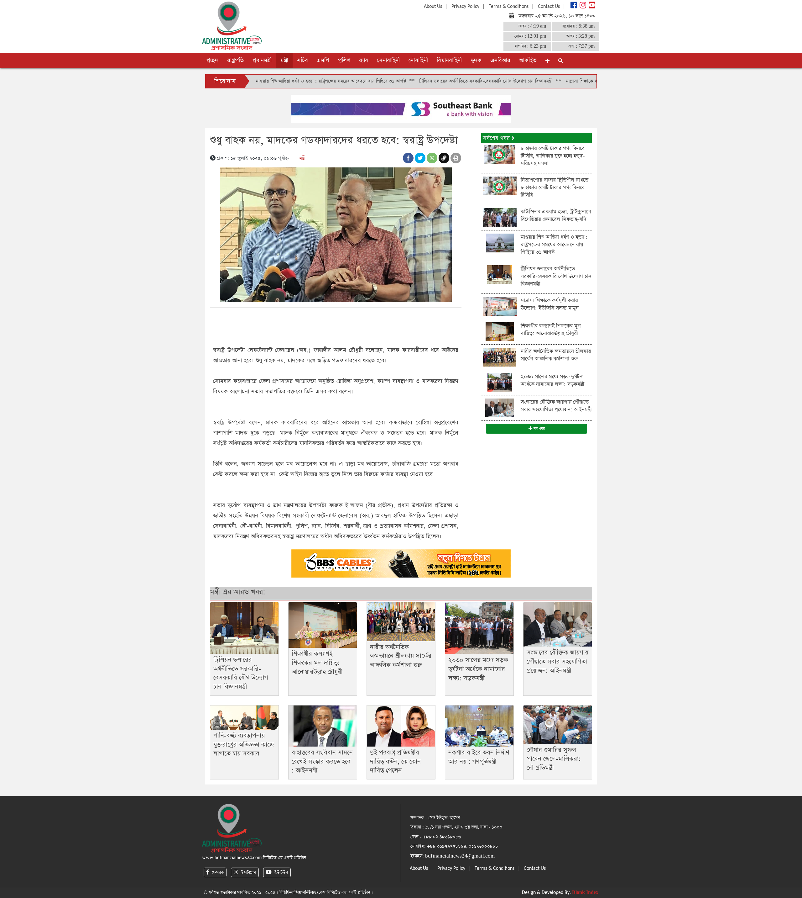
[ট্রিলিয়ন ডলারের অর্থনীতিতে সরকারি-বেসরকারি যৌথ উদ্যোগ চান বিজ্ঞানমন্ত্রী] (499, 274)
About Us (433, 6)
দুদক (476, 60)
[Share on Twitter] (420, 158)
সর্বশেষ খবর (497, 138)
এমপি (323, 60)
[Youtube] (591, 6)
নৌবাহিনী (418, 60)
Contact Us (549, 6)
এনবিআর (500, 60)
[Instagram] (582, 6)
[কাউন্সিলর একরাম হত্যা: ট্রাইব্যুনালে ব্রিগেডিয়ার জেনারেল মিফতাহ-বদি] (500, 217)
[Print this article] (455, 158)
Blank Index (585, 892)
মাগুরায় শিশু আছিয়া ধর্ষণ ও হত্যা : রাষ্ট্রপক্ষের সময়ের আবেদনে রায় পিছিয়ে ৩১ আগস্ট (287, 81)
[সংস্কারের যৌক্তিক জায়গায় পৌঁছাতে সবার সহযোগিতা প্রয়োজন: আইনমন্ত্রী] (499, 407)
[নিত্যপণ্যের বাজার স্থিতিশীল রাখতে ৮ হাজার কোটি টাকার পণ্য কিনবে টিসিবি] (500, 185)
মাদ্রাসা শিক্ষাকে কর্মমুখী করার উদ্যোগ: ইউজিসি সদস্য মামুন (575, 81)
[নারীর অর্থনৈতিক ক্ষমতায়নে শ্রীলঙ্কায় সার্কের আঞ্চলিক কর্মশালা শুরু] (499, 357)
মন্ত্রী (284, 60)
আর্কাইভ (528, 60)
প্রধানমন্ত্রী (262, 60)
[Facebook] (573, 6)
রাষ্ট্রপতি (235, 60)
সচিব (302, 60)
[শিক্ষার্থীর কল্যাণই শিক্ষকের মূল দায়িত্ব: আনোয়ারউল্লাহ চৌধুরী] (500, 331)
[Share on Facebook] (408, 158)
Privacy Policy (465, 6)
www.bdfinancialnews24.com (232, 858)
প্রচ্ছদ (212, 60)
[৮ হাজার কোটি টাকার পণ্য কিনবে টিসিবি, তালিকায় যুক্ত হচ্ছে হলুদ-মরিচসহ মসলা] (499, 154)
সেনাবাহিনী (388, 60)
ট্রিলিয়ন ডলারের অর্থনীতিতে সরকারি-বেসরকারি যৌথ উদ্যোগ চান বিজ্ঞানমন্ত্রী (442, 81)
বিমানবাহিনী (449, 60)
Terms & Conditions (509, 6)
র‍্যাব (363, 60)
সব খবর (538, 428)
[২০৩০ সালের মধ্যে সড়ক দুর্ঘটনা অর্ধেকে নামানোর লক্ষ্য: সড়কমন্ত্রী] (499, 382)
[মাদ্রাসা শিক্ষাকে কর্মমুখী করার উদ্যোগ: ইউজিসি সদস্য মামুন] (500, 306)
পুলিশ (344, 60)
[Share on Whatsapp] (432, 158)
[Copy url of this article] (444, 158)
